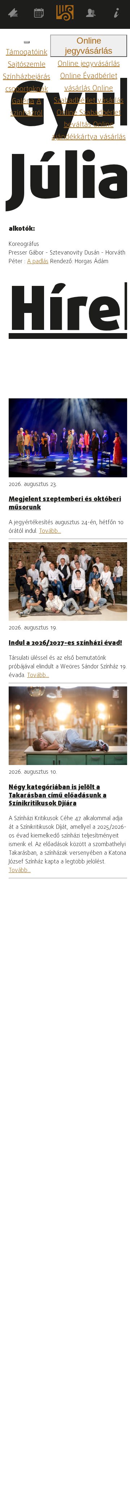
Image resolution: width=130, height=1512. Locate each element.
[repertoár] (13, 14)
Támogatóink (26, 52)
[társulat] (91, 14)
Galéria (23, 101)
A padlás (37, 261)
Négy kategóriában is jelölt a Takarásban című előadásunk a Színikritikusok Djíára (58, 795)
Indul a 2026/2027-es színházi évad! (65, 643)
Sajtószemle (27, 64)
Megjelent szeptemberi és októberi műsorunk (65, 503)
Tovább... (50, 531)
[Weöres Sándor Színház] (65, 14)
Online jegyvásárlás (89, 64)
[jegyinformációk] (117, 14)
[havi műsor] (39, 14)
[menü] (27, 42)
